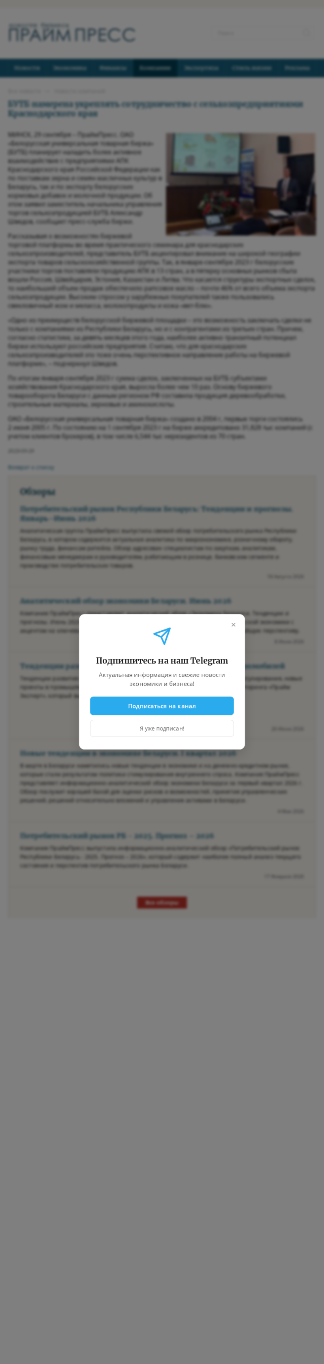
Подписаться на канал (162, 706)
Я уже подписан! (162, 729)
